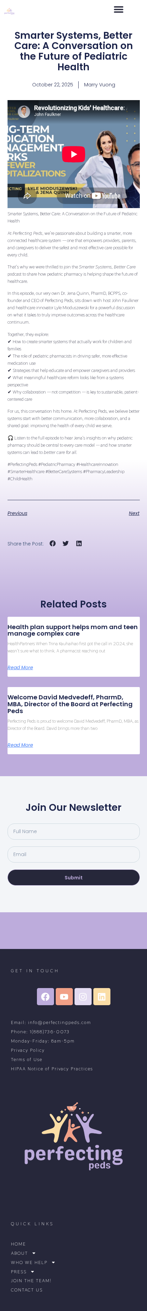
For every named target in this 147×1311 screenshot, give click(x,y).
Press (19, 1272)
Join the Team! (31, 1281)
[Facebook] (45, 996)
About (19, 1253)
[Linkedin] (101, 996)
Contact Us (27, 1290)
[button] (118, 9)
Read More (20, 667)
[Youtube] (64, 996)
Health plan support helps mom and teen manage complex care (73, 630)
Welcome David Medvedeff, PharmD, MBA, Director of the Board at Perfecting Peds (70, 704)
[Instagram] (83, 996)
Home (18, 1244)
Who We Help (29, 1262)
